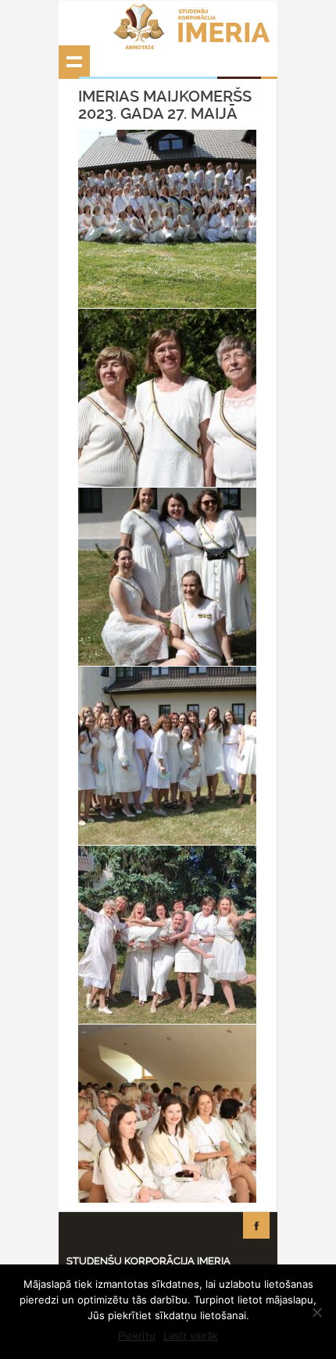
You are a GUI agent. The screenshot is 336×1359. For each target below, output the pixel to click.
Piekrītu (136, 1335)
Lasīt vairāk (190, 1335)
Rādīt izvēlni (74, 61)
